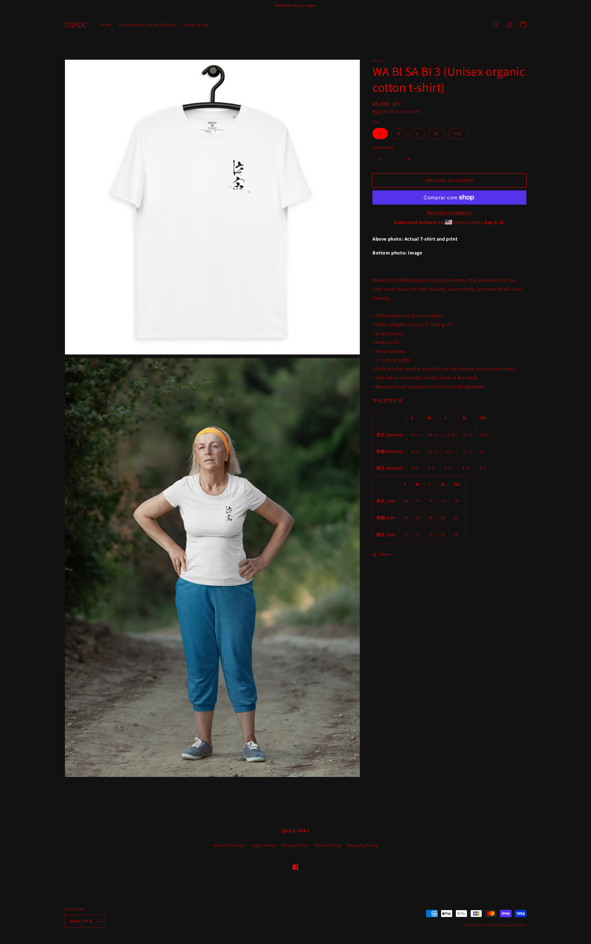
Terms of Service (229, 845)
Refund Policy (328, 845)
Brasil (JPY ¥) (81, 921)
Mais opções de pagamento (449, 212)
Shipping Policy (362, 845)
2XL (458, 133)
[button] (496, 24)
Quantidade (382, 147)
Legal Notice (263, 845)
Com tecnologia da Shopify (507, 925)
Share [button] (385, 554)
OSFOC (481, 925)
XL (436, 133)
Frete (377, 111)
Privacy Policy (295, 845)
